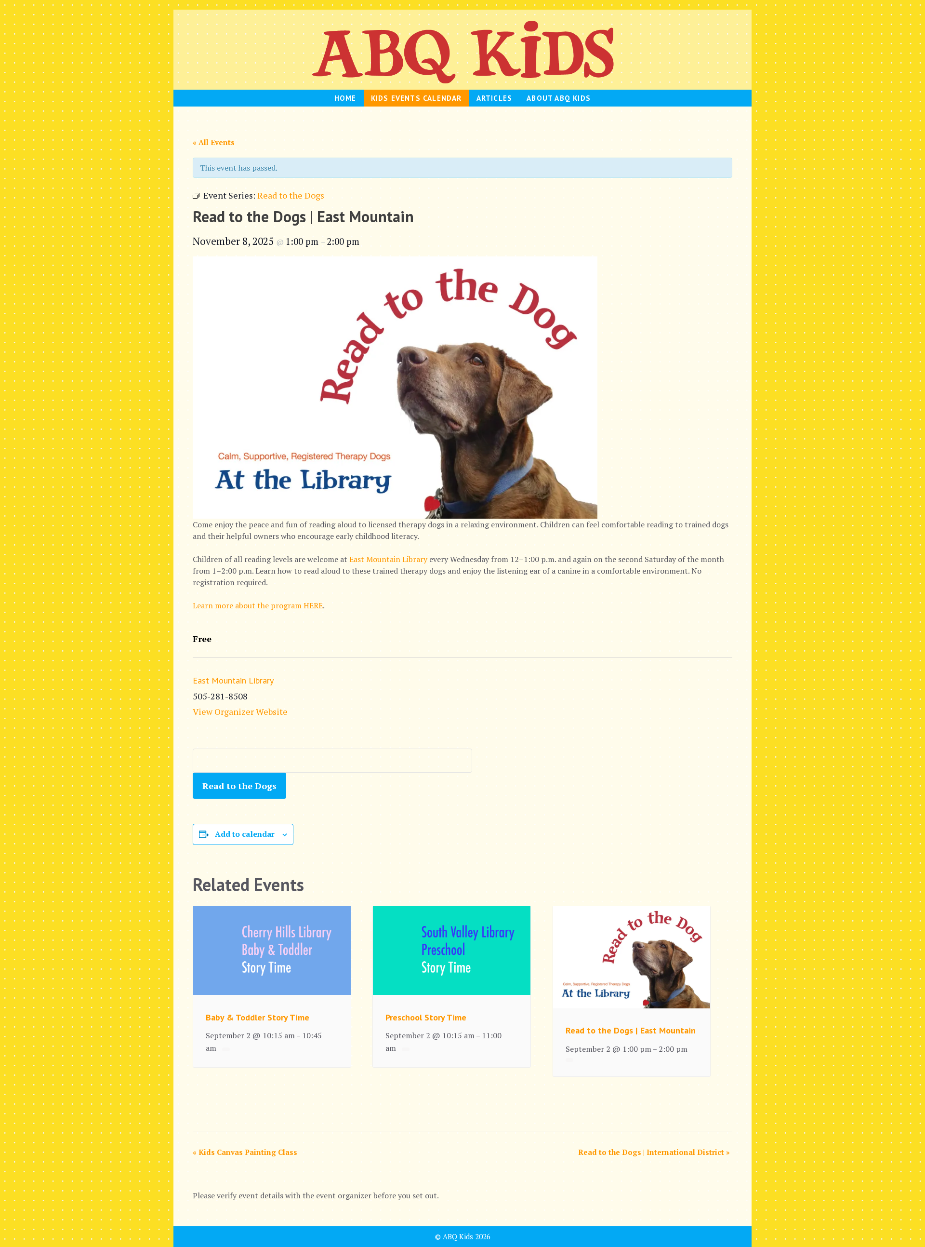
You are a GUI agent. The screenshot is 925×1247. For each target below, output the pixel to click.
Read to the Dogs (239, 785)
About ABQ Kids (559, 98)
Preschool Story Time (425, 1017)
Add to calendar (245, 834)
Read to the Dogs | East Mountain (631, 1030)
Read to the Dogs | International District (654, 1152)
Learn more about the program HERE (258, 605)
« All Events (214, 142)
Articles (494, 98)
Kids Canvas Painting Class (245, 1152)
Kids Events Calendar (416, 98)
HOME (345, 98)
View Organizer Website (240, 711)
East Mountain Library (388, 559)
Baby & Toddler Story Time (257, 1017)
